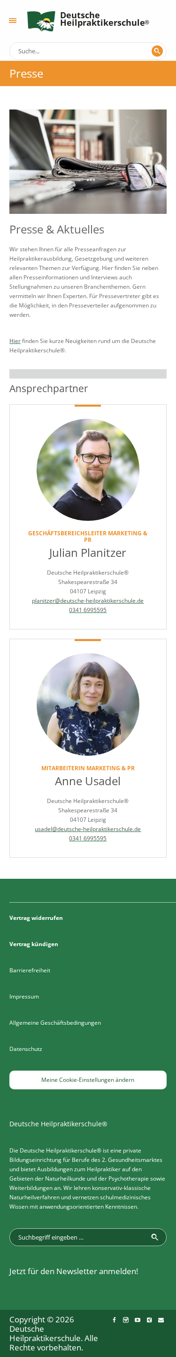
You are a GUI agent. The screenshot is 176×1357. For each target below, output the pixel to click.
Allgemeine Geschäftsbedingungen (55, 1023)
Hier (15, 341)
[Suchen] (157, 51)
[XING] (149, 1320)
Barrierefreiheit (29, 970)
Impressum (24, 996)
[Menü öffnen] (12, 20)
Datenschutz (25, 1049)
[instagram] (126, 1320)
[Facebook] (114, 1320)
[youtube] (137, 1320)
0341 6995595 (88, 610)
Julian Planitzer (87, 552)
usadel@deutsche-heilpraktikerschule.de (88, 829)
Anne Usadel (88, 780)
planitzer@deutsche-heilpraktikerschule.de (88, 601)
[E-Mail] (161, 1320)
